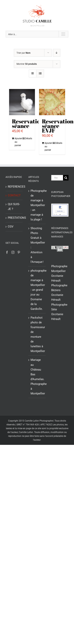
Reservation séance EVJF (57, 125)
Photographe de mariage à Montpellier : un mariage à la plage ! (37, 205)
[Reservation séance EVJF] (52, 102)
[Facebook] (7, 252)
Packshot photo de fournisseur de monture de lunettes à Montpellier (37, 334)
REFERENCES (14, 186)
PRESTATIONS (14, 217)
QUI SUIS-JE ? (14, 206)
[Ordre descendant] (56, 53)
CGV (10, 226)
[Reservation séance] (22, 102)
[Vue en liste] (40, 73)
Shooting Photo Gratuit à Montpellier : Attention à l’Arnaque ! (37, 245)
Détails (28, 138)
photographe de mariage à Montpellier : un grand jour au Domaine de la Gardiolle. (37, 290)
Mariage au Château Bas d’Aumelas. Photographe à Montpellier (37, 376)
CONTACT (14, 195)
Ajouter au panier (18, 142)
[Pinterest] (18, 252)
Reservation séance (27, 123)
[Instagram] (12, 252)
